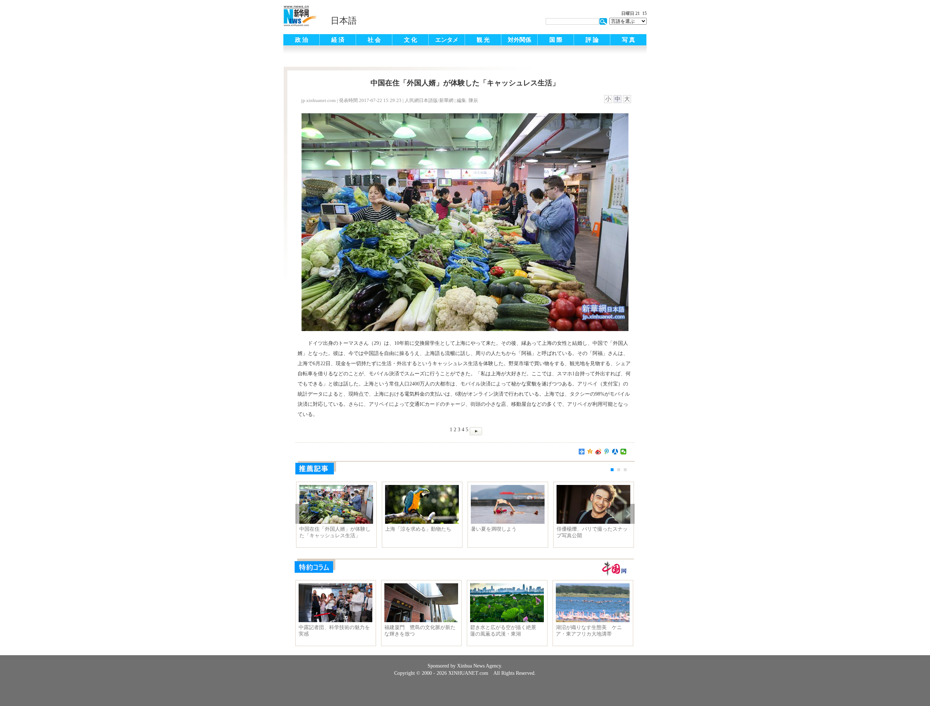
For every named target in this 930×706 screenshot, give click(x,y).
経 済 (337, 40)
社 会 (374, 40)
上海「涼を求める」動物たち (418, 529)
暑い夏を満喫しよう (494, 529)
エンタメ (446, 40)
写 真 (628, 40)
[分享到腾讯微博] (607, 451)
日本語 (344, 20)
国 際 (555, 40)
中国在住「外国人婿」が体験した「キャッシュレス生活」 (335, 532)
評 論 (592, 40)
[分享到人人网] (615, 451)
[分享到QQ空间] (590, 451)
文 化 (410, 40)
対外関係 (519, 40)
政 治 (301, 40)
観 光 (483, 40)
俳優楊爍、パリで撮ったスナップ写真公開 (592, 532)
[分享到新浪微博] (598, 451)
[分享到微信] (623, 451)
